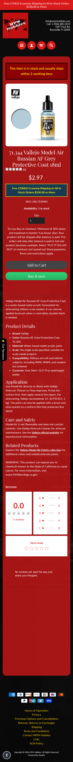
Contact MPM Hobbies (36, 735)
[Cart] (41, 45)
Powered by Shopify (36, 755)
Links (36, 739)
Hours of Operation (36, 710)
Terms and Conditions (36, 731)
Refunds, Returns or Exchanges (36, 722)
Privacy (36, 714)
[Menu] (21, 45)
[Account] (31, 45)
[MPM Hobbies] (15, 25)
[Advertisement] (36, 632)
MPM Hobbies (35, 752)
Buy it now (36, 276)
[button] (50, 498)
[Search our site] (51, 45)
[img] (14, 169)
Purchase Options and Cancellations (36, 718)
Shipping (36, 726)
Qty (36, 215)
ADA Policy (36, 743)
